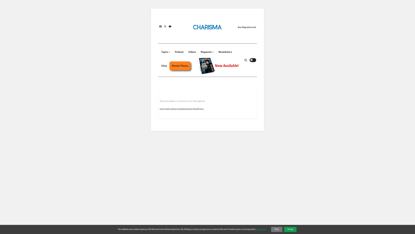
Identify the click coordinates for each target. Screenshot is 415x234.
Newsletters (225, 52)
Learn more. (261, 229)
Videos (192, 52)
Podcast (179, 52)
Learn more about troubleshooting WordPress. (182, 109)
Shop (164, 66)
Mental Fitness (180, 66)
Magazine (206, 52)
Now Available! (227, 66)
